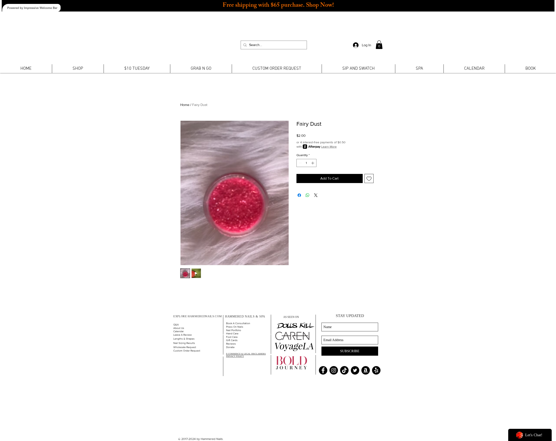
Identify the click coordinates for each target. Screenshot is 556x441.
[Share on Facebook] (299, 195)
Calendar (178, 331)
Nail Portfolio (233, 330)
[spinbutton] (306, 163)
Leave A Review (182, 334)
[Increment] (313, 163)
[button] (379, 44)
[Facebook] (323, 370)
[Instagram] (333, 370)
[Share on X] (315, 195)
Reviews (231, 343)
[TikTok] (344, 370)
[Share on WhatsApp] (307, 195)
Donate (230, 347)
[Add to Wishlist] (369, 178)
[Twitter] (355, 370)
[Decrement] (300, 163)
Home (184, 105)
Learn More (329, 146)
